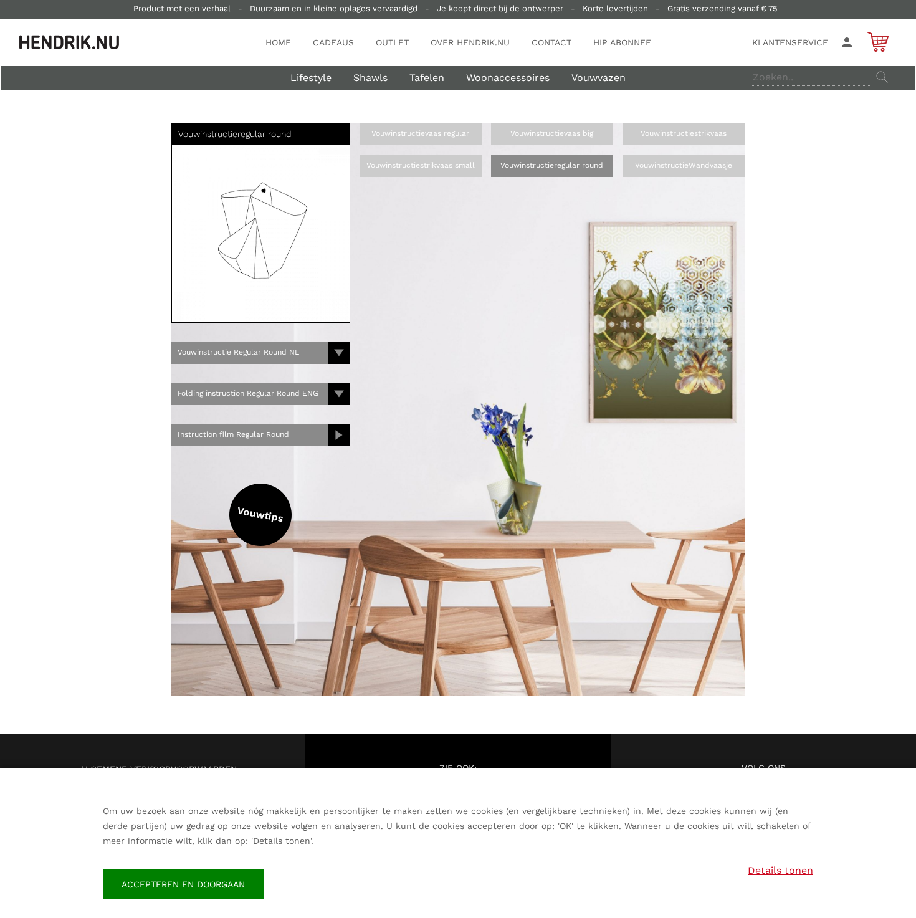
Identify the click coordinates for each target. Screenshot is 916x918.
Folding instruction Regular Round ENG (248, 393)
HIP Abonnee (622, 42)
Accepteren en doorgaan (183, 884)
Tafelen (426, 78)
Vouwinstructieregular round (551, 165)
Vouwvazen (598, 78)
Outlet (392, 42)
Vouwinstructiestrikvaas (684, 133)
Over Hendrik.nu (470, 42)
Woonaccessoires (508, 78)
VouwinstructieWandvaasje (683, 165)
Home (278, 42)
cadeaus (333, 42)
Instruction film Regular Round (233, 434)
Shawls (370, 78)
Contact (551, 42)
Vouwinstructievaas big (551, 133)
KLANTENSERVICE (790, 42)
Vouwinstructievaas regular (420, 133)
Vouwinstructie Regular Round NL (238, 352)
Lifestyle (311, 78)
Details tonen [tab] (780, 870)
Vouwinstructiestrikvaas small (420, 165)
